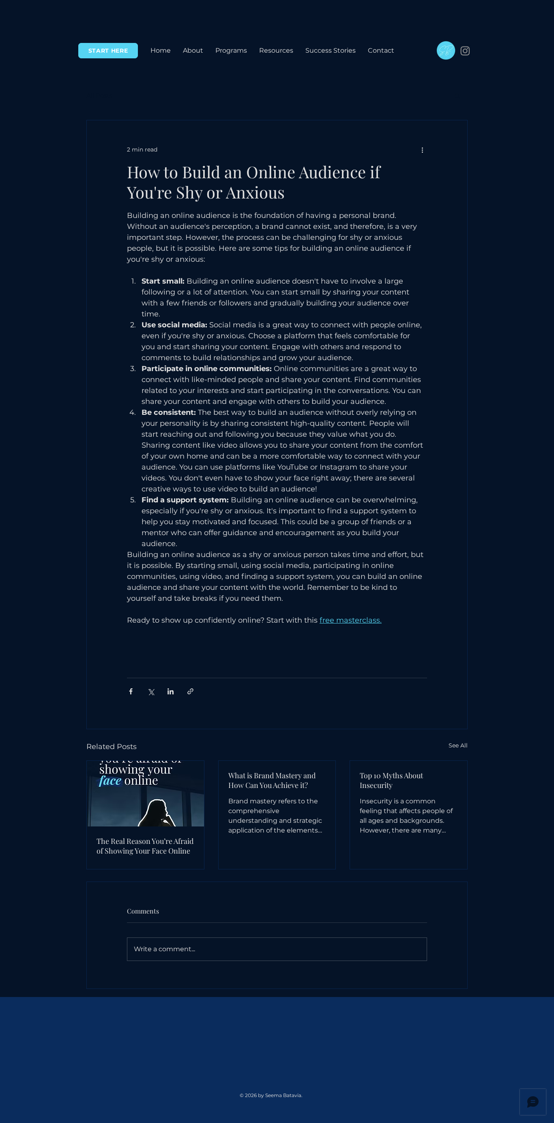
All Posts (99, 95)
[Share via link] (190, 691)
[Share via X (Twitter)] (151, 691)
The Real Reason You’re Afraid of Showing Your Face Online (145, 846)
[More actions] (422, 149)
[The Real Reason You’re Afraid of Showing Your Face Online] (145, 793)
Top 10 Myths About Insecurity (391, 780)
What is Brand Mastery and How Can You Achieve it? (272, 780)
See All (458, 745)
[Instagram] (465, 51)
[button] (231, 51)
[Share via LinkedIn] (170, 691)
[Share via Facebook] (131, 691)
